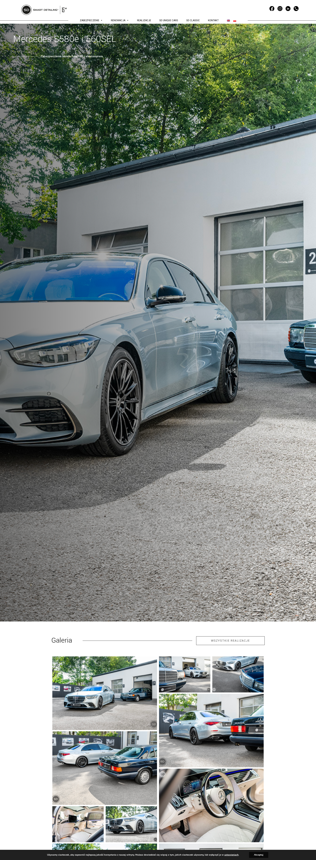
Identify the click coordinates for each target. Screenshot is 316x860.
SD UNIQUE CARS (168, 20)
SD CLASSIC (193, 20)
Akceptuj (258, 854)
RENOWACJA (118, 20)
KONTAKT (213, 20)
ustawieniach (231, 854)
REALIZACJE (144, 20)
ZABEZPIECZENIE (89, 20)
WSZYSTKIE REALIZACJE (230, 640)
